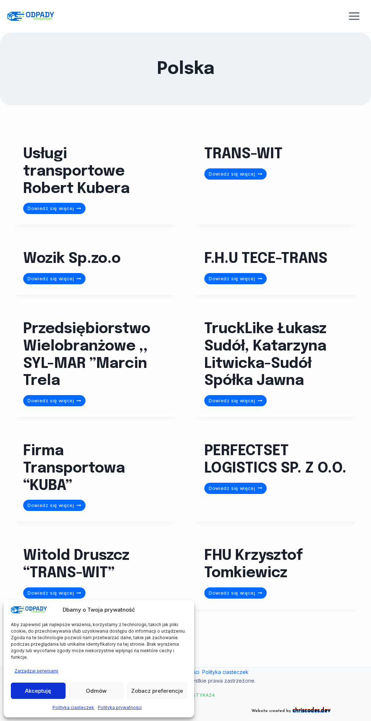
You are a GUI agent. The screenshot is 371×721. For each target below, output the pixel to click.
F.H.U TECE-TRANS (266, 259)
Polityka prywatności (120, 707)
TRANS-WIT (243, 154)
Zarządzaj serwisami (36, 671)
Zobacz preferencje (157, 690)
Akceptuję (38, 690)
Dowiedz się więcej (57, 209)
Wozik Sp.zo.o (72, 259)
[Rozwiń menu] (354, 16)
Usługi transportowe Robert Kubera (76, 171)
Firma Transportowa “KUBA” (74, 468)
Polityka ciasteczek (73, 707)
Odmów (96, 690)
